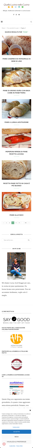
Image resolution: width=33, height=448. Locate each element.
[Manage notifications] (4, 444)
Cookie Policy (12, 445)
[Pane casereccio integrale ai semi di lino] (16, 45)
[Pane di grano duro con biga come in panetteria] (16, 77)
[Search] (31, 21)
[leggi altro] (16, 266)
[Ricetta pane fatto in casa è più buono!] (16, 170)
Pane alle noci (16, 215)
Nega (17, 436)
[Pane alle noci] (16, 201)
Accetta (16, 431)
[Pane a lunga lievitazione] (16, 109)
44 (25, 223)
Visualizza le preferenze (16, 441)
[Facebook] (13, 14)
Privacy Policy (19, 445)
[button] (30, 410)
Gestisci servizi (16, 427)
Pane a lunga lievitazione (17, 122)
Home (3, 28)
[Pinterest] (19, 14)
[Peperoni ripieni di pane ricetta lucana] (16, 138)
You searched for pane (13, 28)
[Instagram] (16, 14)
